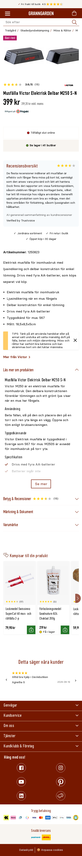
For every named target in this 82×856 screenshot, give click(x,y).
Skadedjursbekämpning (34, 30)
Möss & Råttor (62, 30)
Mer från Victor (15, 357)
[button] (55, 4)
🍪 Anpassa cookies (50, 850)
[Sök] (74, 22)
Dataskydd (26, 850)
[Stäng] (75, 341)
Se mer (41, 484)
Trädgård (10, 30)
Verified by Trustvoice (20, 220)
